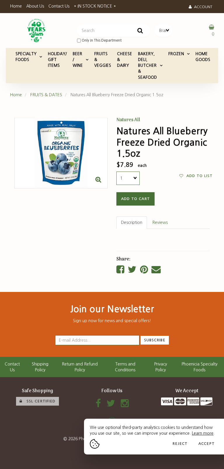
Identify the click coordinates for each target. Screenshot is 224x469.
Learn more (203, 433)
